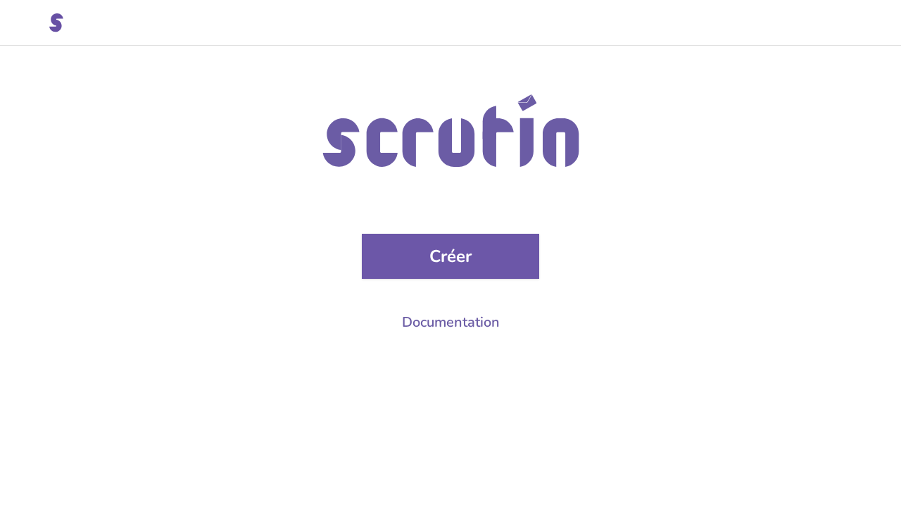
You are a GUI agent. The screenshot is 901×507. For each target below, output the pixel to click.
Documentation (451, 322)
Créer (450, 256)
